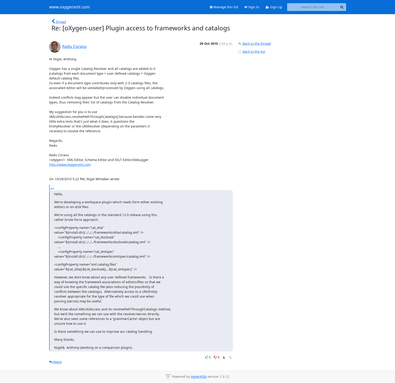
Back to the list (253, 51)
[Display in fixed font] (224, 358)
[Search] (342, 7)
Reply (57, 362)
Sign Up (275, 7)
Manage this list (225, 7)
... (52, 187)
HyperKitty (199, 376)
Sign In (253, 7)
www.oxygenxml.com (69, 7)
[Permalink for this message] (230, 357)
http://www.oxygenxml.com (70, 164)
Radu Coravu (74, 46)
